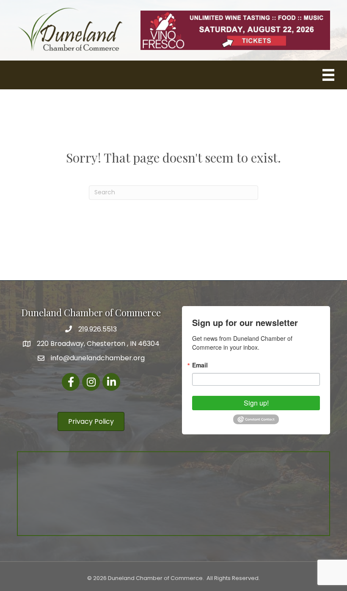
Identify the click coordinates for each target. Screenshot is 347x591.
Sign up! (256, 403)
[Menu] (328, 75)
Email (200, 365)
